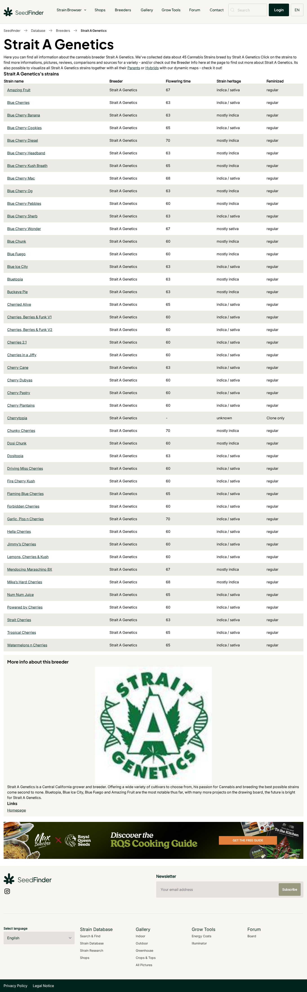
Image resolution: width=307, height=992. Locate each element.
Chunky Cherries (21, 430)
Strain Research (91, 950)
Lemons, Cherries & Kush (28, 556)
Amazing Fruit (18, 90)
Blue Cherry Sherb (22, 216)
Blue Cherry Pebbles (24, 203)
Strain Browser (69, 9)
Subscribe (289, 889)
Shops (100, 9)
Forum (194, 9)
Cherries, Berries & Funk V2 (29, 329)
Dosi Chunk (17, 443)
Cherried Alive (19, 304)
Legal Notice (43, 985)
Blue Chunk (16, 241)
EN (297, 9)
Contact (217, 9)
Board (251, 936)
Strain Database (92, 943)
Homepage (16, 810)
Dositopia (15, 456)
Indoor (140, 936)
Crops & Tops (146, 958)
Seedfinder (12, 30)
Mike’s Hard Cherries (24, 582)
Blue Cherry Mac (21, 178)
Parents (133, 68)
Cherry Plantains (21, 405)
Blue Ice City (17, 266)
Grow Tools (171, 9)
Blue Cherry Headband (26, 153)
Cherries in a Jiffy (21, 355)
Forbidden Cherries (23, 506)
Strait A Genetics (94, 30)
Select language (15, 928)
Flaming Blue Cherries (25, 493)
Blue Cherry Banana (23, 115)
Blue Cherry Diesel (22, 140)
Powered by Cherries (24, 607)
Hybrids (152, 68)
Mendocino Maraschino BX (29, 569)
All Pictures (144, 965)
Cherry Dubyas (19, 380)
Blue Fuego (16, 254)
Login (279, 9)
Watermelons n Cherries (27, 645)
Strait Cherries (19, 620)
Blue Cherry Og (20, 191)
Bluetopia (15, 279)
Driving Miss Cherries (25, 468)
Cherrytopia (17, 418)
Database (38, 30)
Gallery (147, 9)
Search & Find (90, 936)
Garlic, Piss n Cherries (25, 519)
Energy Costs (201, 936)
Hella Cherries (19, 531)
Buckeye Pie (17, 292)
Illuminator (199, 943)
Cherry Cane (17, 367)
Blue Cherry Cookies (24, 127)
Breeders (123, 9)
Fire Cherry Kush (21, 481)
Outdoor (142, 943)
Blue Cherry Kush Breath (27, 165)
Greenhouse (144, 950)
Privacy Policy (15, 985)
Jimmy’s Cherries (21, 544)
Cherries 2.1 (17, 342)
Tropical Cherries (21, 632)
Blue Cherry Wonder (24, 228)
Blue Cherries (18, 102)
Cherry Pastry (18, 392)
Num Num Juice (20, 594)
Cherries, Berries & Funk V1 (29, 317)
